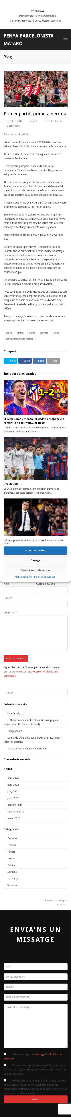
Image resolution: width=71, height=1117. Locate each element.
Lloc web (8, 598)
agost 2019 (13, 818)
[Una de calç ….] (36, 458)
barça (32, 333)
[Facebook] (31, 5)
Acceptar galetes (35, 550)
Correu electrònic (46, 583)
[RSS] (42, 5)
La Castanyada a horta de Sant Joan (27, 748)
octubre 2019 (15, 804)
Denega (35, 560)
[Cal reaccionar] (36, 519)
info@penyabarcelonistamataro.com (37, 15)
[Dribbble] (35, 5)
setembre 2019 (15, 811)
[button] (10, 361)
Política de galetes (23, 576)
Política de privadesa (44, 576)
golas (56, 333)
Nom (7, 583)
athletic (20, 333)
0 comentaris (13, 125)
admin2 (34, 121)
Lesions (11, 858)
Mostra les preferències (35, 570)
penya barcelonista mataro (19, 339)
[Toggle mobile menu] (66, 40)
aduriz (8, 333)
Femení (11, 851)
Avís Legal (40, 1054)
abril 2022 (13, 784)
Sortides (12, 871)
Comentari (10, 612)
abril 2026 (13, 778)
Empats (11, 845)
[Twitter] (28, 5)
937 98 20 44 (37, 11)
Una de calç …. (13, 484)
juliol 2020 (13, 798)
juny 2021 (13, 791)
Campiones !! (14, 731)
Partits (58, 121)
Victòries (12, 885)
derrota (44, 333)
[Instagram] (38, 5)
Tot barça (12, 878)
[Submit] (64, 693)
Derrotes (49, 121)
